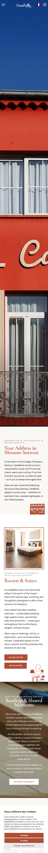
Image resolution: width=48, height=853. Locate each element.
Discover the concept (24, 782)
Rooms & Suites (16, 657)
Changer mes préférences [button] (24, 846)
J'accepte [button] (24, 835)
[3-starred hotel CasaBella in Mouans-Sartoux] (24, 6)
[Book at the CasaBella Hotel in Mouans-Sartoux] (45, 5)
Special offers (15, 665)
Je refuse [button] (24, 841)
